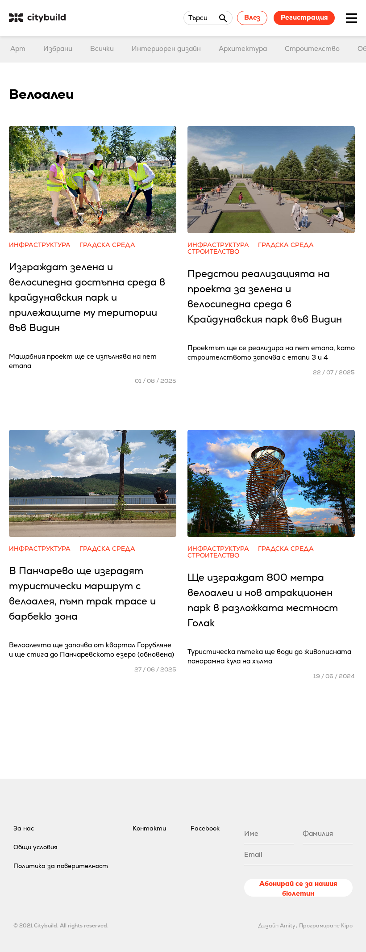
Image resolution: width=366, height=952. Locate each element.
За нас (23, 828)
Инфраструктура (40, 245)
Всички (102, 48)
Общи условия (35, 847)
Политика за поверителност (60, 866)
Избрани (57, 48)
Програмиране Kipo (326, 925)
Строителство (312, 48)
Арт (17, 48)
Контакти (149, 828)
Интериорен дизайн (166, 48)
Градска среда (107, 245)
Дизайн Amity (276, 925)
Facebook (205, 828)
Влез (252, 17)
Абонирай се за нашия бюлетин (298, 888)
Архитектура (243, 48)
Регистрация (304, 17)
